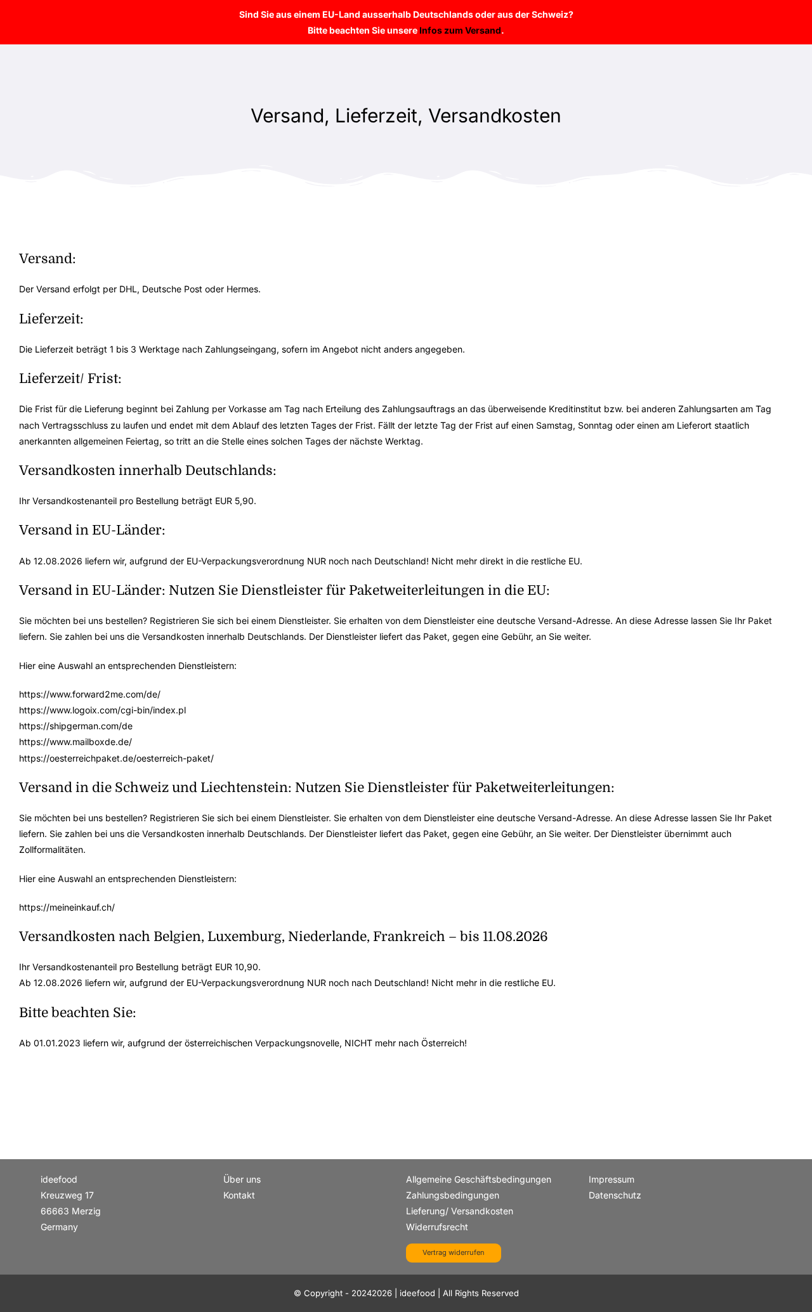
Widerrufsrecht (437, 1226)
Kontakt (239, 1195)
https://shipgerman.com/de (76, 725)
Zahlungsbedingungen (452, 1195)
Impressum (611, 1179)
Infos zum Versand (460, 30)
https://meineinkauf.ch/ (67, 907)
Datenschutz (615, 1195)
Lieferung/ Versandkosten (459, 1210)
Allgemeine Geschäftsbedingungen (478, 1179)
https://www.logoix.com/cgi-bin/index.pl (102, 710)
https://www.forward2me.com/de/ (89, 694)
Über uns (242, 1179)
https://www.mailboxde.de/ (75, 741)
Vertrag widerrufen (453, 1252)
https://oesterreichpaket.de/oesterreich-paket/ (116, 758)
